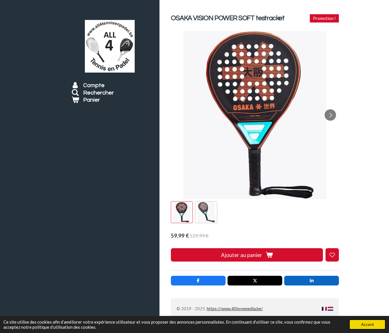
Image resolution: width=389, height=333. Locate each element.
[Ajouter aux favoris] (332, 255)
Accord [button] (367, 324)
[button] (182, 212)
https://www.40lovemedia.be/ (235, 308)
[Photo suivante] (330, 115)
